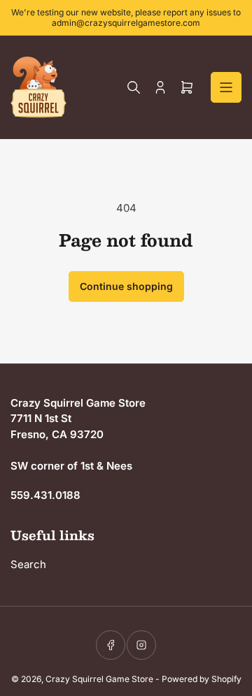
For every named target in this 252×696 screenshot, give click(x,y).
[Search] (133, 87)
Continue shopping (126, 286)
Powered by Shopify (201, 679)
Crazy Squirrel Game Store (99, 679)
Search (28, 564)
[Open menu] (226, 87)
